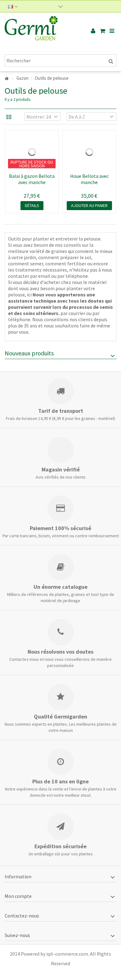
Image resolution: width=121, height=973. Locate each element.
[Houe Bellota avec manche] (89, 152)
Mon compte (18, 896)
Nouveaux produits (29, 353)
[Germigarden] (40, 31)
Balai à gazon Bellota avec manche (32, 179)
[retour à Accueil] (6, 79)
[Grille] (8, 117)
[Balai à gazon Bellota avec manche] (32, 152)
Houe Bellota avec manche (89, 179)
